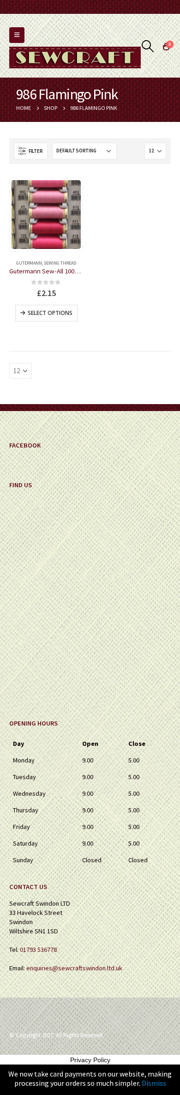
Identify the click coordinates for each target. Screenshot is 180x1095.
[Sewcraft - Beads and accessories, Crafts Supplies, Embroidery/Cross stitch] (75, 57)
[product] (46, 214)
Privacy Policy (90, 1060)
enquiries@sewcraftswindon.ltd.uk (74, 968)
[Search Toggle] (148, 46)
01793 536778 (38, 949)
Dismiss (154, 1083)
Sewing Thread (60, 263)
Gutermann (29, 263)
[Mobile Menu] (16, 35)
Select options (50, 313)
